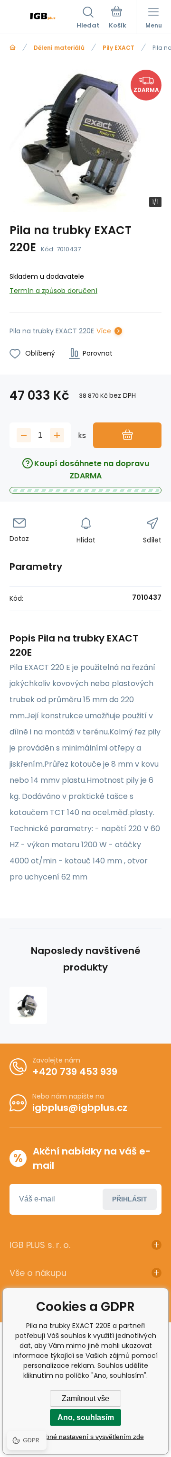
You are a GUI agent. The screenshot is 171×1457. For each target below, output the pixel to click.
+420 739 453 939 (74, 1071)
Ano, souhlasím (85, 1417)
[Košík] (117, 18)
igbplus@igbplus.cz (79, 1107)
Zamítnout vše (85, 1398)
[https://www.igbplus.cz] (13, 48)
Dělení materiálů (59, 48)
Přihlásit (129, 1199)
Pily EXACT (118, 48)
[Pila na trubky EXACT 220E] (28, 1005)
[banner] (43, 18)
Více (103, 331)
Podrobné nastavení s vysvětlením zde (86, 1436)
